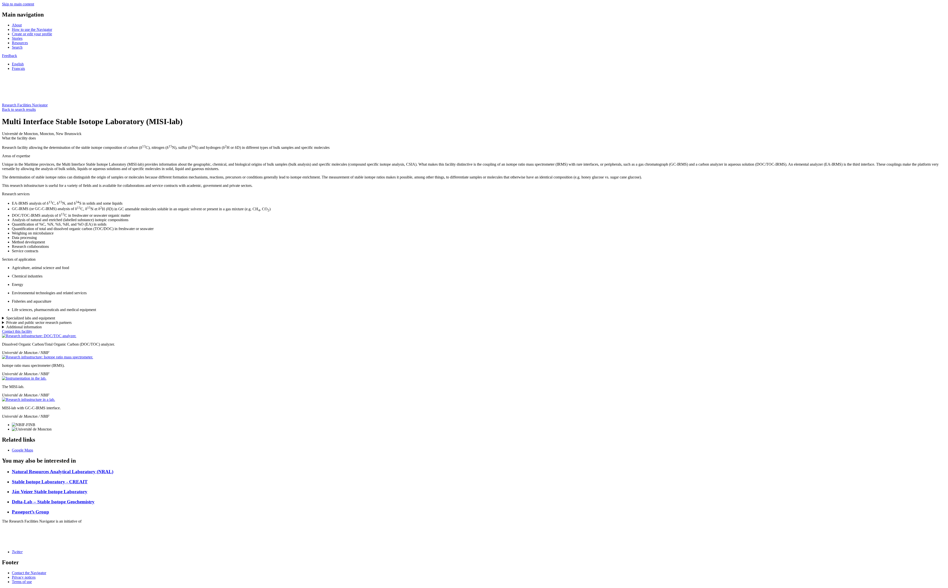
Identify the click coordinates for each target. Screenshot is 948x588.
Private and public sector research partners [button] (39, 322)
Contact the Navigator (29, 573)
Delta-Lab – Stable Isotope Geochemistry (53, 501)
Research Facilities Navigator (25, 105)
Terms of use (22, 582)
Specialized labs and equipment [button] (30, 318)
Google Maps (22, 450)
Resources (20, 43)
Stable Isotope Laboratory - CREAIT (50, 481)
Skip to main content (18, 4)
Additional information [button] (24, 327)
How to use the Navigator (32, 29)
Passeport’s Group (30, 511)
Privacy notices (24, 577)
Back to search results (19, 109)
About (17, 25)
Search (17, 47)
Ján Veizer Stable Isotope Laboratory (49, 491)
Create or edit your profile (32, 34)
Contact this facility (17, 331)
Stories (17, 38)
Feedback (9, 56)
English (18, 64)
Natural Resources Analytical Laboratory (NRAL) (62, 471)
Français (18, 68)
